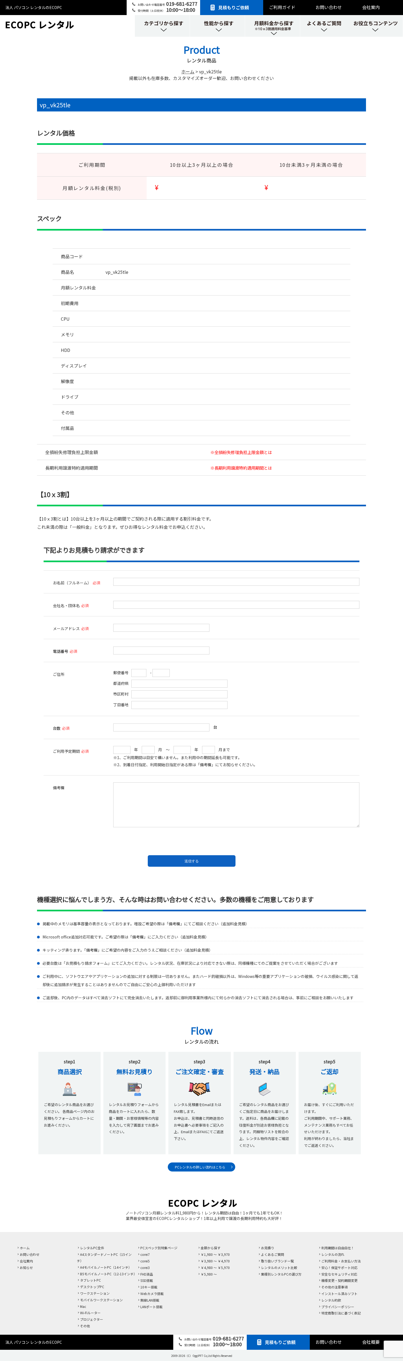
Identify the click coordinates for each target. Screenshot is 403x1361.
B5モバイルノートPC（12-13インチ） (108, 1273)
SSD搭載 (146, 1280)
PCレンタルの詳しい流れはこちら (200, 1167)
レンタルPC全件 (92, 1247)
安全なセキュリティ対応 (339, 1274)
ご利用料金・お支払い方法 (341, 1261)
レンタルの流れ (332, 1254)
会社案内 (371, 7)
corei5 (145, 1261)
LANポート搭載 (151, 1306)
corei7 (145, 1254)
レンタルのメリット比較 (279, 1267)
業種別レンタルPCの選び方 (281, 1274)
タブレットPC (90, 1280)
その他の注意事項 (334, 1287)
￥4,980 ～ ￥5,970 (215, 1267)
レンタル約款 (331, 1300)
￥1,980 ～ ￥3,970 (215, 1254)
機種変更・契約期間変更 (339, 1280)
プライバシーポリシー (337, 1306)
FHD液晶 (146, 1274)
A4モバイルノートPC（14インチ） (106, 1267)
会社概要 (371, 1342)
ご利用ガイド (282, 7)
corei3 (145, 1267)
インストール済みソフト (339, 1293)
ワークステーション (95, 1293)
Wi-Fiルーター (90, 1312)
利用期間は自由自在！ (337, 1247)
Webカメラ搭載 (152, 1293)
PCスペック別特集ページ (158, 1247)
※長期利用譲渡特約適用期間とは (241, 468)
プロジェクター (91, 1319)
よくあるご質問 (272, 1254)
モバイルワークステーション (101, 1299)
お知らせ (26, 1267)
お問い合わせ (329, 7)
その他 (85, 1325)
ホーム (25, 1247)
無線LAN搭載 (149, 1300)
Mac (83, 1306)
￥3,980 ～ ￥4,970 (215, 1261)
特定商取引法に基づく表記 (341, 1313)
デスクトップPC (92, 1286)
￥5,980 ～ (209, 1274)
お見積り (267, 1247)
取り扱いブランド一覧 (277, 1261)
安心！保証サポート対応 (339, 1267)
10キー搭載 (148, 1287)
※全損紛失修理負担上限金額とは (241, 452)
